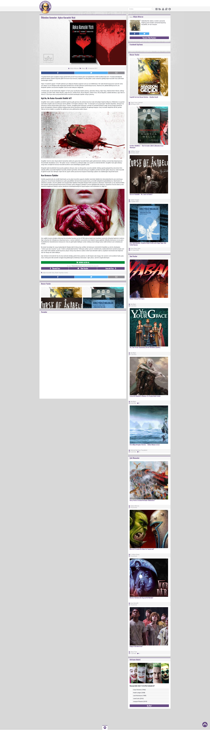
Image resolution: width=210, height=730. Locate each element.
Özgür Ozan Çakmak (136, 102)
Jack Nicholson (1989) (139, 695)
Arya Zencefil (134, 603)
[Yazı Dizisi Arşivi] (166, 9)
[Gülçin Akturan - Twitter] (144, 33)
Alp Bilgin (133, 304)
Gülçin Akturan (74, 68)
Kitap (83, 68)
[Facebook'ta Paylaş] (57, 73)
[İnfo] (169, 9)
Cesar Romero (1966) (139, 689)
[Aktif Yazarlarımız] (163, 9)
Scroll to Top (205, 724)
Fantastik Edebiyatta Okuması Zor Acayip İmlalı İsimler (145, 396)
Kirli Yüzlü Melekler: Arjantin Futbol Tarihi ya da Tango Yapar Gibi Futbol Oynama (148, 244)
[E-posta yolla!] (116, 73)
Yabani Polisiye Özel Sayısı (137, 299)
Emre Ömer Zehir (135, 248)
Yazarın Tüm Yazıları (149, 38)
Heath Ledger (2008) (139, 692)
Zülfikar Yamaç (134, 151)
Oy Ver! (149, 705)
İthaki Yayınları (59, 272)
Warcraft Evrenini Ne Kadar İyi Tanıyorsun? (142, 549)
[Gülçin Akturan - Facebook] (134, 33)
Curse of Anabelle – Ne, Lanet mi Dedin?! (141, 194)
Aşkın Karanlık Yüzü (48, 272)
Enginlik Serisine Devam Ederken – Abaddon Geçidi (144, 97)
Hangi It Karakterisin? (136, 646)
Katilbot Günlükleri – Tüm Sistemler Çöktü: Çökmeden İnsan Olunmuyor (146, 147)
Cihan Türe (133, 652)
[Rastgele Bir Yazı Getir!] (156, 9)
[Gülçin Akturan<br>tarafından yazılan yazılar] (135, 20)
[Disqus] (82, 334)
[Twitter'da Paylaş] (91, 73)
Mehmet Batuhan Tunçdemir (138, 450)
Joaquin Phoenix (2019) (140, 701)
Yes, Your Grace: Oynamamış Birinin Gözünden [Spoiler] (145, 347)
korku (66, 272)
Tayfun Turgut (134, 200)
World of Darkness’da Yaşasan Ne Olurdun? (141, 598)
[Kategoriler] (159, 9)
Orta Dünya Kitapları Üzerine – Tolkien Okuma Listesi (145, 445)
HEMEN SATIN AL (83, 262)
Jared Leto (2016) (138, 698)
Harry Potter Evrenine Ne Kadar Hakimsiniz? (142, 500)
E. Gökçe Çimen (134, 554)
